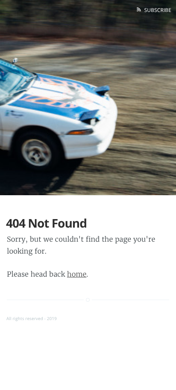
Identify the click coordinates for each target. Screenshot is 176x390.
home (76, 274)
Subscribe (156, 10)
